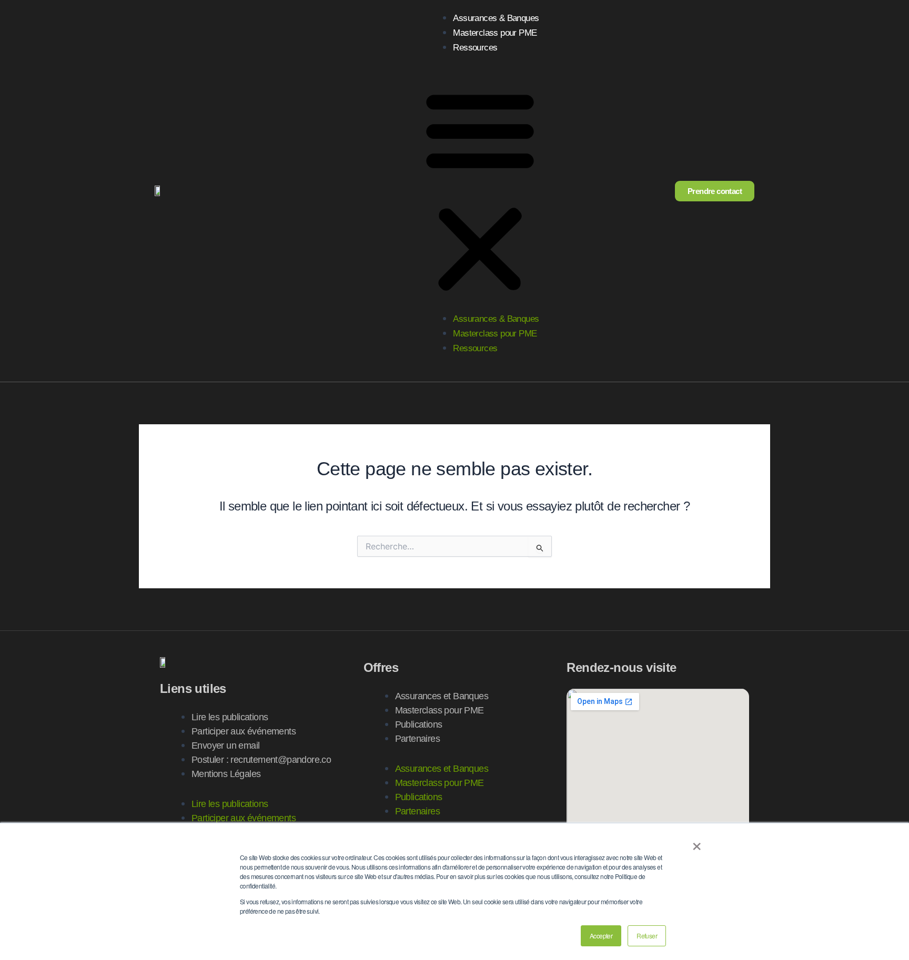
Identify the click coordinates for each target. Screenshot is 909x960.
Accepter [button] (601, 935)
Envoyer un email (225, 745)
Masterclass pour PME (495, 33)
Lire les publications (229, 717)
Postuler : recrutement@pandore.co (261, 759)
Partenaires (417, 738)
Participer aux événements (243, 731)
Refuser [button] (647, 935)
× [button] (696, 842)
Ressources (475, 48)
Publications (418, 724)
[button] (480, 190)
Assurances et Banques (441, 696)
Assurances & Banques (496, 18)
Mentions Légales (225, 774)
